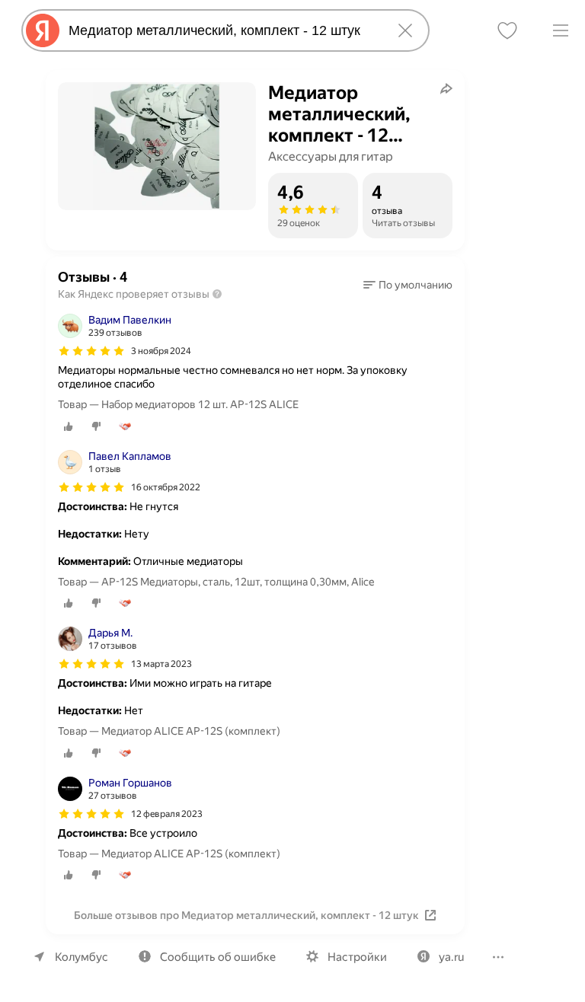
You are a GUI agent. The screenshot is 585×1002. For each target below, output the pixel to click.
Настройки (357, 957)
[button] (407, 285)
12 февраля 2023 (167, 814)
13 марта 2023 (161, 664)
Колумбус (81, 957)
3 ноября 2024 (161, 351)
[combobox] (222, 30)
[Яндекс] (42, 30)
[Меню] (560, 30)
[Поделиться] (446, 88)
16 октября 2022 (165, 487)
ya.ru (451, 957)
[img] (91, 351)
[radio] (68, 426)
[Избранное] (507, 30)
